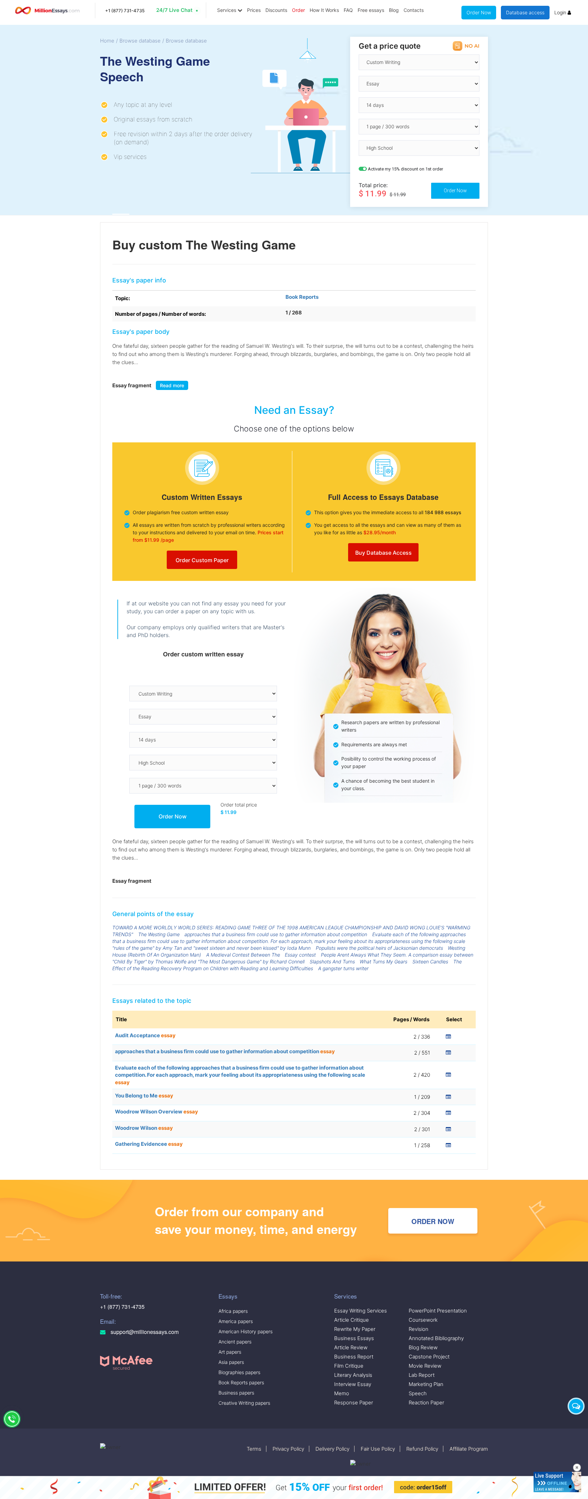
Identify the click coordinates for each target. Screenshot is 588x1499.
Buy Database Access (383, 552)
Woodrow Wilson (144, 1128)
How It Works (324, 10)
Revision (418, 1329)
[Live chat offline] (557, 1482)
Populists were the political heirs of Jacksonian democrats (379, 948)
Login (561, 12)
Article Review (351, 1347)
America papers (235, 1321)
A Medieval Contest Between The (243, 955)
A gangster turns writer (343, 968)
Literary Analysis (353, 1375)
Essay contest (300, 955)
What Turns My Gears (383, 961)
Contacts (414, 10)
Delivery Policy (332, 1449)
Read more (172, 385)
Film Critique (348, 1366)
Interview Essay (352, 1384)
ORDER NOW (432, 1221)
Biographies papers (239, 1372)
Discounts (276, 10)
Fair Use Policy (378, 1449)
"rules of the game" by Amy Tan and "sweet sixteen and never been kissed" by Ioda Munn (211, 948)
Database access (525, 12)
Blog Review (423, 1347)
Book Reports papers (241, 1382)
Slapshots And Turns (332, 961)
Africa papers (233, 1311)
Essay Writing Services (360, 1310)
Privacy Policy (288, 1449)
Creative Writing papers (244, 1403)
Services (227, 10)
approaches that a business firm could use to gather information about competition (275, 934)
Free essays (371, 10)
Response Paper (353, 1402)
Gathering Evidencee (149, 1144)
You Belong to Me (144, 1095)
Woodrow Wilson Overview (156, 1111)
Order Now (479, 12)
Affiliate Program (469, 1449)
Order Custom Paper (202, 560)
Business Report (353, 1356)
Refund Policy (422, 1449)
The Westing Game (159, 934)
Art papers (229, 1352)
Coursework (423, 1320)
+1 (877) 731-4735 (125, 10)
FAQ (348, 10)
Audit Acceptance (145, 1035)
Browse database (140, 40)
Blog (394, 10)
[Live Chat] (576, 1406)
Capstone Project (429, 1356)
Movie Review (425, 1366)
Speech (418, 1393)
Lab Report (422, 1375)
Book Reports (301, 297)
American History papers (245, 1331)
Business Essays (354, 1338)
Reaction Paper (426, 1402)
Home (107, 40)
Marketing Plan (426, 1384)
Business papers (236, 1393)
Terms (254, 1449)
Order (298, 10)
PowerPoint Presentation (438, 1310)
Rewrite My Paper (354, 1329)
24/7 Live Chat (174, 10)
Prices (254, 10)
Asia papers (231, 1362)
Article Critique (351, 1320)
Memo (341, 1393)
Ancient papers (234, 1342)
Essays (228, 1296)
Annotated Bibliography (436, 1338)
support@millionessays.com (144, 1332)
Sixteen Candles (430, 961)
